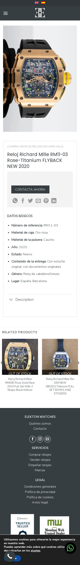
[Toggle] (11, 299)
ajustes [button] (35, 551)
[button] (70, 548)
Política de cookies (40, 497)
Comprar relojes (40, 454)
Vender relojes (40, 460)
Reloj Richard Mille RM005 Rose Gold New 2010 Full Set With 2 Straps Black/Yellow (20, 384)
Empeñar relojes (40, 465)
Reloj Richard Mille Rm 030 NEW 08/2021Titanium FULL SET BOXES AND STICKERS (60, 386)
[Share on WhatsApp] (15, 201)
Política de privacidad (40, 492)
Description (24, 299)
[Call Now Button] (9, 556)
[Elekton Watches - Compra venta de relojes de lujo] (40, 13)
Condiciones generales (40, 486)
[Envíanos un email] (47, 439)
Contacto (40, 428)
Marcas (40, 470)
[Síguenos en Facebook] (32, 439)
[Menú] (5, 13)
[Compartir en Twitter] (30, 201)
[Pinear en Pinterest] (46, 201)
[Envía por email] (38, 201)
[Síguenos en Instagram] (40, 439)
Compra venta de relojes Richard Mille (35, 146)
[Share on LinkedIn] (53, 201)
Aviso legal (40, 502)
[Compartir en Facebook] (22, 201)
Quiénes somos (40, 423)
